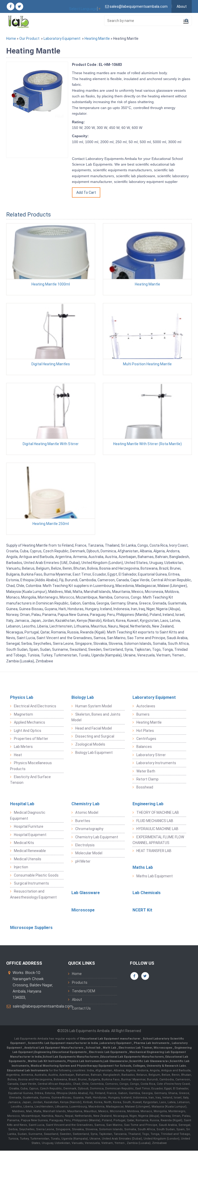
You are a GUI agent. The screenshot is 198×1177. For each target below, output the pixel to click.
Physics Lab (21, 697)
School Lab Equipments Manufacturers (71, 1056)
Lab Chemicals (147, 892)
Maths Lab (143, 867)
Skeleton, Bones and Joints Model (95, 717)
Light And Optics (27, 731)
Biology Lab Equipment (94, 752)
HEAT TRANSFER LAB (153, 851)
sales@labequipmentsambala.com (43, 1006)
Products (79, 982)
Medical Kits (24, 843)
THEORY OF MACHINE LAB (157, 812)
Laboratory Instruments (156, 763)
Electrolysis (85, 845)
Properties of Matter (31, 739)
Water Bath (145, 771)
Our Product (29, 38)
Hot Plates (145, 731)
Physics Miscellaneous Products (31, 766)
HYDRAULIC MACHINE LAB (157, 829)
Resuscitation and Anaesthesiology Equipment (33, 894)
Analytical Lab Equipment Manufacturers (54, 1047)
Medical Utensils (27, 859)
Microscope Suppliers (31, 927)
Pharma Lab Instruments (152, 1043)
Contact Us (81, 1008)
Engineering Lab (148, 803)
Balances (144, 747)
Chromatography (89, 829)
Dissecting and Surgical (94, 736)
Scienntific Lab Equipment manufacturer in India (63, 1043)
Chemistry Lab (85, 803)
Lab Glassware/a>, (116, 1061)
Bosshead (144, 787)
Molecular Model (88, 853)
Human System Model (93, 706)
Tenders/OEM (83, 991)
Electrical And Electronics (35, 706)
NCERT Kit (142, 910)
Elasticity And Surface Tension (30, 780)
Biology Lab (82, 697)
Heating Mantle (97, 38)
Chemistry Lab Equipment (96, 837)
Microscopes (163, 1047)
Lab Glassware (85, 892)
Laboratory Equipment (62, 38)
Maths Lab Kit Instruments (47, 1061)
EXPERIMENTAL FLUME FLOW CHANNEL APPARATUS (158, 840)
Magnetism (23, 714)
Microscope (83, 910)
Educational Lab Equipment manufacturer (110, 1038)
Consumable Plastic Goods (36, 875)
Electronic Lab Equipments (108, 1052)
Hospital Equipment (30, 835)
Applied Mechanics (29, 722)
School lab (93, 1047)
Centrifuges (146, 739)
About (182, 6)
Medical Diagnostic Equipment (27, 815)
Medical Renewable (30, 851)
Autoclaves (145, 706)
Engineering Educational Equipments (60, 1052)
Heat (18, 755)
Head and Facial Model (93, 728)
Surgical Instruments (31, 883)
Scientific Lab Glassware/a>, (149, 1061)
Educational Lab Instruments (27, 1070)
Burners (143, 714)
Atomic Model (86, 812)
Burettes (82, 821)
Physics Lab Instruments (85, 1061)
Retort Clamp (147, 779)
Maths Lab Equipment (154, 876)
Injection (21, 867)
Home (11, 38)
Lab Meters (23, 747)
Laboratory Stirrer (151, 755)
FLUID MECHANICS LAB (154, 821)
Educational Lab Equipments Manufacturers (132, 1056)
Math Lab (110, 1047)
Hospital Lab (22, 803)
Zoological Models (90, 744)
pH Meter (82, 861)
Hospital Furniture (28, 826)
